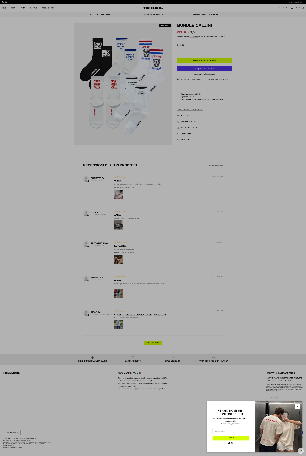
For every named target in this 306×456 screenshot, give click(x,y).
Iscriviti (230, 438)
